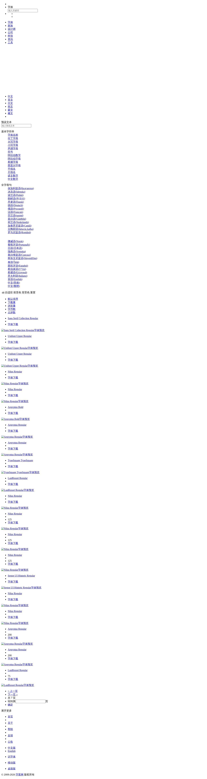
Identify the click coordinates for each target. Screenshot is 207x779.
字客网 (19, 774)
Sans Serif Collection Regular (23, 318)
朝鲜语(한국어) (16, 198)
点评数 (12, 312)
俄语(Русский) (16, 208)
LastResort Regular (17, 478)
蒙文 (10, 109)
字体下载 (13, 324)
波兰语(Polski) (15, 195)
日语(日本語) (15, 248)
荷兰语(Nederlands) (18, 222)
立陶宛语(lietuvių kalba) (20, 229)
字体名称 (13, 135)
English (12, 751)
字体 (10, 22)
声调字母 (13, 148)
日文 (10, 103)
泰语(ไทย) (13, 262)
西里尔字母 (14, 165)
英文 (10, 99)
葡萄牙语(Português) (19, 244)
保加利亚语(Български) (21, 188)
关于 (10, 723)
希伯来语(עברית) (17, 269)
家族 (10, 25)
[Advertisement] (103, 69)
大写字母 (13, 141)
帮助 (10, 729)
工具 (10, 42)
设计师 (12, 29)
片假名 (12, 172)
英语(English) (15, 279)
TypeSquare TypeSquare (20, 460)
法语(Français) (15, 212)
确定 (10, 704)
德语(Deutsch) (15, 205)
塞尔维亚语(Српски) (19, 254)
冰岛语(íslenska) (16, 191)
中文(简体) (14, 282)
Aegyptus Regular (17, 424)
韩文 (10, 106)
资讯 (10, 39)
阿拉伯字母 (14, 158)
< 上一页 (13, 691)
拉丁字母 (13, 138)
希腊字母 (13, 162)
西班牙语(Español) (18, 265)
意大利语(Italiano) (17, 275)
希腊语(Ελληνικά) (17, 272)
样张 (10, 35)
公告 (10, 741)
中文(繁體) (14, 286)
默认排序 (13, 299)
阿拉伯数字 (14, 155)
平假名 (12, 168)
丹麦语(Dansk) (16, 202)
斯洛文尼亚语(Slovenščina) (22, 258)
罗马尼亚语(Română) (19, 232)
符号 (10, 151)
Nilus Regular (15, 371)
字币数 (12, 309)
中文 (10, 96)
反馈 (10, 735)
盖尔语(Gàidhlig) (17, 218)
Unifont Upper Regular (20, 336)
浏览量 (12, 305)
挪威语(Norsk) (15, 241)
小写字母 (13, 145)
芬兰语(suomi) (15, 215)
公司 (10, 32)
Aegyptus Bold (15, 407)
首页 (10, 716)
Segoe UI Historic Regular (21, 575)
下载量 (12, 302)
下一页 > (13, 694)
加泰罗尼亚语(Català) (19, 225)
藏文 (10, 113)
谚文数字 (13, 175)
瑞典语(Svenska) (17, 251)
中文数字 (13, 179)
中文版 (12, 747)
